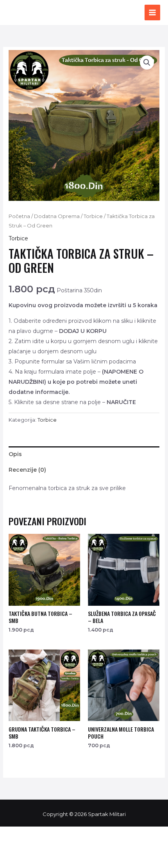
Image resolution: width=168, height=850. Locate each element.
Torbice (93, 216)
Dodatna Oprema (57, 216)
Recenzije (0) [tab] (27, 469)
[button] (147, 62)
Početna (19, 216)
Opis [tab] (15, 454)
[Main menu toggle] (152, 12)
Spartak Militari (56, 12)
